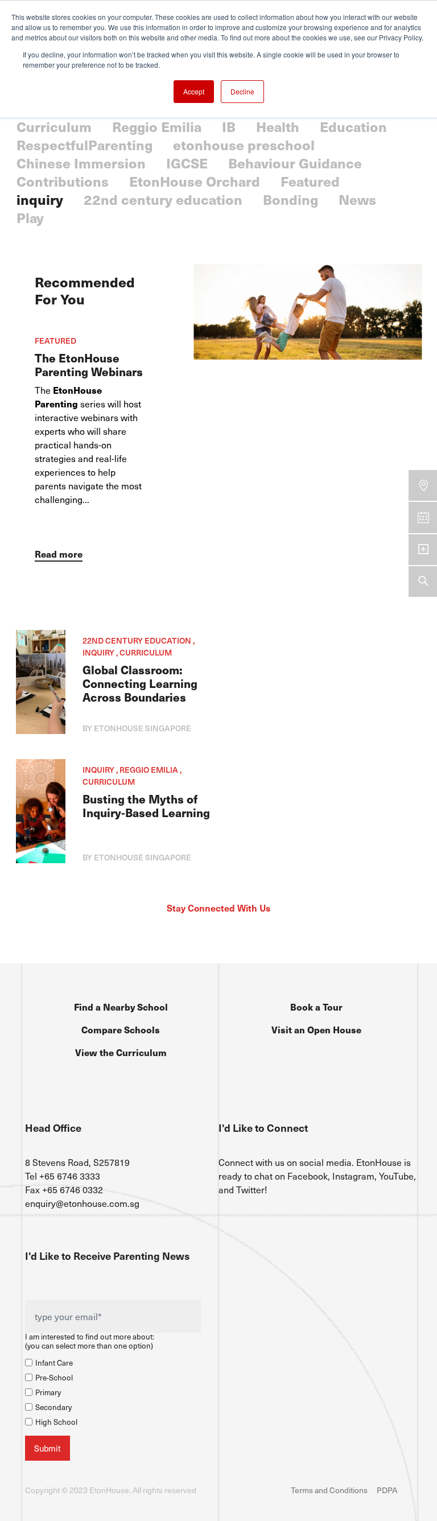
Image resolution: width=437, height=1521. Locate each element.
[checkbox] (113, 1390)
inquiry (40, 199)
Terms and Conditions (329, 1490)
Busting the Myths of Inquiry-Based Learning (146, 805)
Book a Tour (316, 1006)
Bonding (290, 199)
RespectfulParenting (84, 144)
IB (229, 126)
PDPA (387, 1490)
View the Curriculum (121, 1052)
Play (30, 217)
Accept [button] (193, 91)
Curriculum (54, 126)
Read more (59, 553)
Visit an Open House (316, 1029)
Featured (310, 181)
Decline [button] (242, 91)
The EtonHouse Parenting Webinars (89, 364)
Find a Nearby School (121, 1006)
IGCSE (187, 162)
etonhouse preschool (244, 144)
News (357, 199)
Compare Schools (120, 1029)
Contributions (63, 181)
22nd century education (163, 199)
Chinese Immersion (81, 162)
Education (353, 126)
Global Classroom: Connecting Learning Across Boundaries (140, 683)
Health (277, 126)
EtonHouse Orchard (194, 181)
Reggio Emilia (156, 126)
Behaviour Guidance (295, 162)
